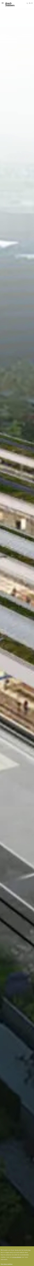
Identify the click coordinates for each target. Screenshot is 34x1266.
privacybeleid (16, 1257)
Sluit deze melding (6, 1264)
